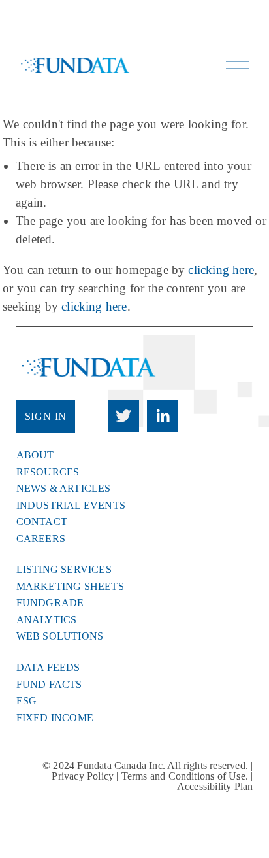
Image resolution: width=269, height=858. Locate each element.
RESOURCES (48, 472)
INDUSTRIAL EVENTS (70, 505)
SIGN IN (46, 416)
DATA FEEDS (48, 667)
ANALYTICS (46, 620)
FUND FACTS (49, 684)
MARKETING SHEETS (70, 586)
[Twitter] (123, 416)
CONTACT (41, 522)
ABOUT (35, 455)
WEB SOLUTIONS (59, 636)
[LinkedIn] (162, 416)
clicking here (220, 270)
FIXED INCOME (54, 718)
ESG (26, 701)
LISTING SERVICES (64, 569)
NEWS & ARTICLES (63, 488)
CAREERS (40, 539)
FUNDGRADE (50, 603)
